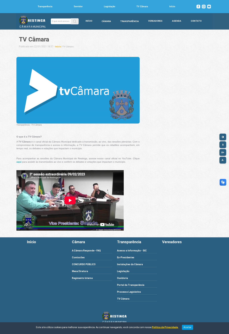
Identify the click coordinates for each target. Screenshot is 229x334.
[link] (58, 47)
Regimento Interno (82, 278)
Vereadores (155, 21)
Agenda (176, 21)
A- (223, 160)
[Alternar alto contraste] (222, 137)
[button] (75, 21)
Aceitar (187, 327)
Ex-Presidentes (125, 257)
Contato (196, 21)
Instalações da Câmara (130, 264)
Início (172, 6)
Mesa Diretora (80, 271)
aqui (18, 161)
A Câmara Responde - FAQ (86, 250)
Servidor (78, 6)
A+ (222, 152)
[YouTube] (209, 6)
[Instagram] (204, 6)
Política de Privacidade (165, 327)
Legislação (109, 6)
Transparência (45, 6)
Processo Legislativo (129, 292)
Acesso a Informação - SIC (132, 250)
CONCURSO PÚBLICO (84, 264)
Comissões (78, 257)
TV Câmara (142, 6)
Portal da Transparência (130, 285)
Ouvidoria (122, 278)
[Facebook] (198, 6)
